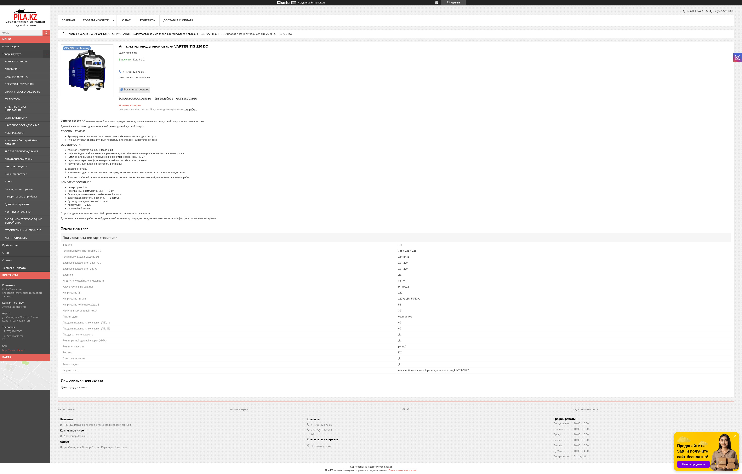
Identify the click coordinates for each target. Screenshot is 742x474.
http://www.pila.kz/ (13, 350)
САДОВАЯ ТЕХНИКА (16, 76)
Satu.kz (388, 466)
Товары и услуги (12, 54)
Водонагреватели (16, 174)
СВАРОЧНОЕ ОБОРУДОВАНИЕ (22, 91)
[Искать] (46, 33)
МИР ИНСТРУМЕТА (16, 237)
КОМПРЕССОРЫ (14, 132)
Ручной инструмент (17, 204)
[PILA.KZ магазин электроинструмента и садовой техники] (25, 14)
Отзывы (7, 260)
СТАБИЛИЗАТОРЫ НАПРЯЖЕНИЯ (15, 108)
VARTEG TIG (214, 33)
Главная (68, 20)
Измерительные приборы (21, 196)
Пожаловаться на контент (403, 470)
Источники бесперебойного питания (22, 142)
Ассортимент (67, 409)
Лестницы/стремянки (18, 211)
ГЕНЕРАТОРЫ (12, 99)
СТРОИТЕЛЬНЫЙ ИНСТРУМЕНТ (23, 230)
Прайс (407, 409)
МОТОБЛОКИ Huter (16, 61)
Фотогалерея (10, 46)
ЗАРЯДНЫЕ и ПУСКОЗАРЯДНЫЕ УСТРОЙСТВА (23, 220)
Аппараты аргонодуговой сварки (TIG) (179, 33)
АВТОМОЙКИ (12, 69)
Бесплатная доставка (136, 89)
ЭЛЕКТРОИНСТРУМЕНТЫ (19, 84)
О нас (5, 252)
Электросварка (142, 33)
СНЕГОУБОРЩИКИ (16, 166)
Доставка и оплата (14, 268)
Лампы (9, 181)
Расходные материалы (19, 189)
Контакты (148, 20)
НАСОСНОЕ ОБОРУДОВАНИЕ (22, 125)
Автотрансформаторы (18, 159)
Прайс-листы (10, 245)
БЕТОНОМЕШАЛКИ (16, 117)
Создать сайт (305, 2)
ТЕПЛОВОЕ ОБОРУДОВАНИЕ (21, 151)
